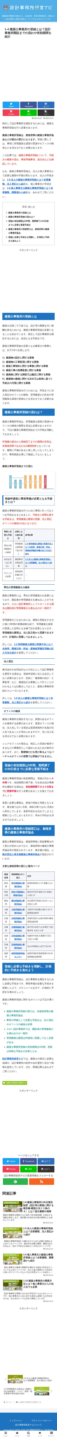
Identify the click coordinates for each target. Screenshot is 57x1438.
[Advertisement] (28, 69)
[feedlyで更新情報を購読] (15, 1181)
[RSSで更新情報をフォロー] (41, 1181)
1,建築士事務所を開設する (16, 1083)
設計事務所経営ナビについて (28, 1425)
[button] (46, 112)
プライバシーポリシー (41, 1420)
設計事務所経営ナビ (12, 1058)
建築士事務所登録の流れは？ (21, 217)
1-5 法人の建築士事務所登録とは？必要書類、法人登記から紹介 (38, 562)
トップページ (15, 1420)
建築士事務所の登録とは (19, 212)
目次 (24, 206)
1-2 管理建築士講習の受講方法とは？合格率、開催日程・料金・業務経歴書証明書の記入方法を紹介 (28, 648)
